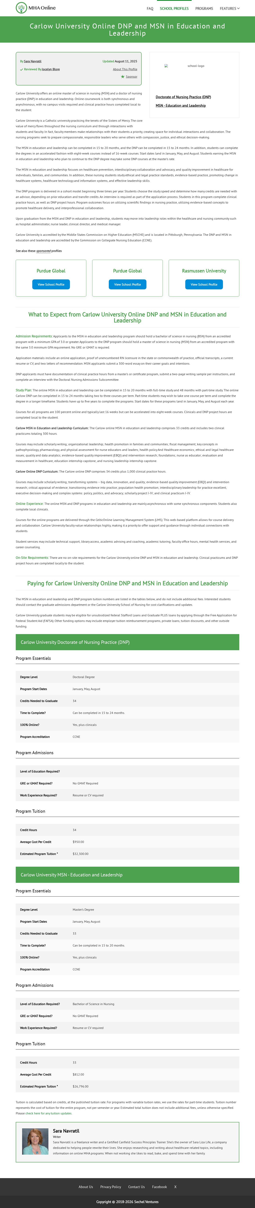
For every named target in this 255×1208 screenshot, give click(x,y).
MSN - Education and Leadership (181, 105)
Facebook (159, 1187)
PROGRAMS (204, 8)
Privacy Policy (110, 1187)
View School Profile (51, 284)
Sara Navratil (32, 61)
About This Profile (125, 69)
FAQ (150, 8)
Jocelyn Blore (51, 69)
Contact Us (136, 1187)
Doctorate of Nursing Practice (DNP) (183, 97)
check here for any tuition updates (49, 1113)
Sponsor (131, 76)
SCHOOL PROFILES (174, 8)
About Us (86, 1187)
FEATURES (228, 8)
